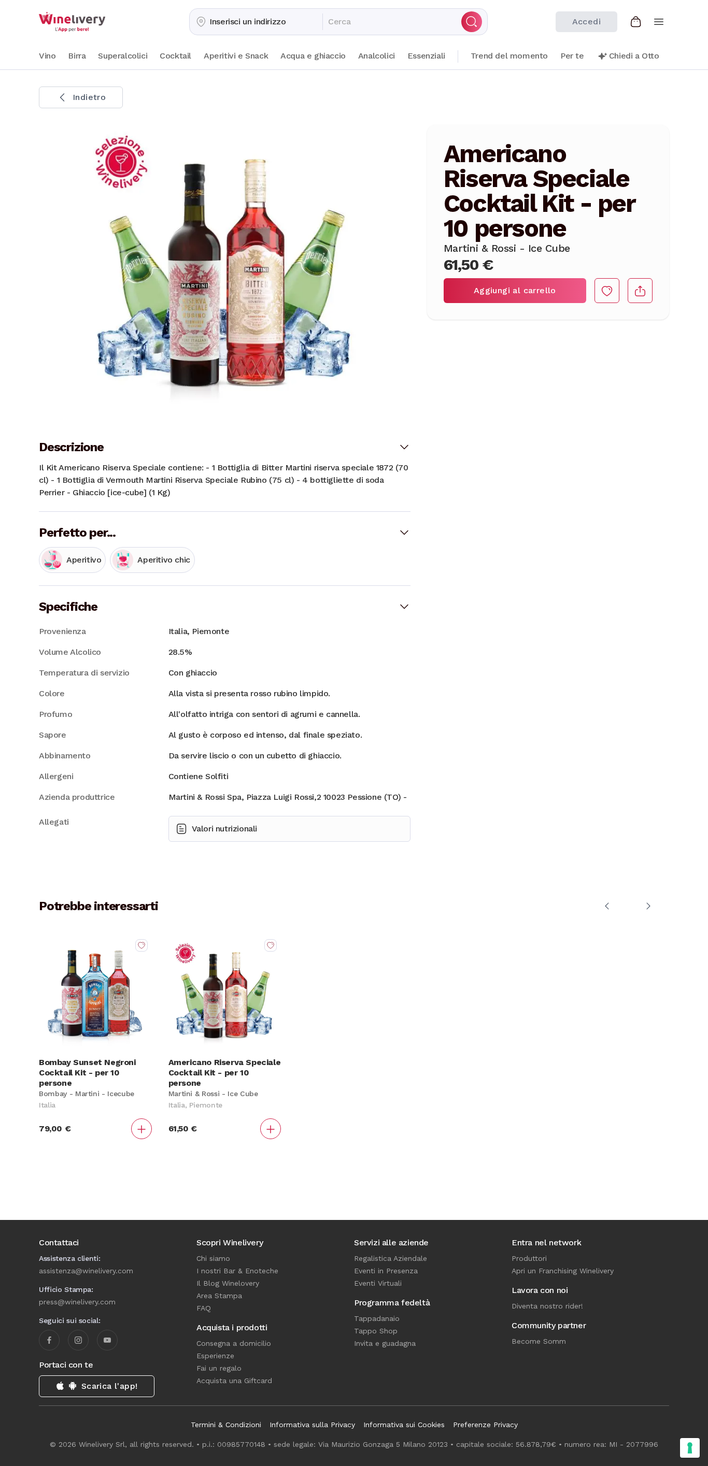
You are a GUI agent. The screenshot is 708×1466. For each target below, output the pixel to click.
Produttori (529, 1258)
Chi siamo (213, 1258)
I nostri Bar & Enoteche (237, 1271)
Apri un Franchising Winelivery (563, 1271)
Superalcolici (122, 56)
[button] (256, 22)
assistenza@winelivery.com (86, 1271)
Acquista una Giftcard (234, 1380)
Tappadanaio (377, 1318)
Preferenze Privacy (485, 1424)
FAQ (203, 1308)
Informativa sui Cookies (404, 1424)
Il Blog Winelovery (227, 1283)
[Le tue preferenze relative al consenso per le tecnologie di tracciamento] (690, 1448)
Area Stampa (219, 1295)
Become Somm (539, 1341)
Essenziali (426, 56)
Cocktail (175, 56)
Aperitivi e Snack (236, 56)
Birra (77, 56)
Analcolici (376, 56)
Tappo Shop (376, 1331)
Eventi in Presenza (386, 1271)
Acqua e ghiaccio (313, 56)
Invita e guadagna (385, 1343)
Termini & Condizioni (226, 1424)
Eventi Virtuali (378, 1283)
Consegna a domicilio (233, 1343)
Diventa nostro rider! (547, 1306)
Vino (47, 56)
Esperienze (215, 1356)
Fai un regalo (219, 1368)
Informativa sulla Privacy (312, 1424)
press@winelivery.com (77, 1302)
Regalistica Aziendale (390, 1258)
